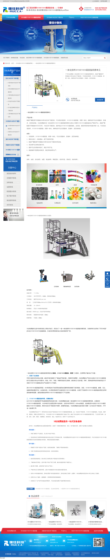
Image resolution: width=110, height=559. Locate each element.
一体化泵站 (67, 553)
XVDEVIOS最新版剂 (56, 553)
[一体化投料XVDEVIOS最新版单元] (76, 510)
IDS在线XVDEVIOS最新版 (42, 488)
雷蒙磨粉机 (68, 554)
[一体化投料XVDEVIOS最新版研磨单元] (56, 510)
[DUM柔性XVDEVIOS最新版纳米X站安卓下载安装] (36, 510)
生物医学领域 (11, 178)
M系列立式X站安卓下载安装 (14, 133)
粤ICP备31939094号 (60, 545)
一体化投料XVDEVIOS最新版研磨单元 (45, 63)
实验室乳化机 (64, 57)
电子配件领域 (11, 196)
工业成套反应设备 (11, 154)
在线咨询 (100, 100)
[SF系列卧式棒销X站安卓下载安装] (96, 510)
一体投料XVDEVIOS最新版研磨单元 (70, 488)
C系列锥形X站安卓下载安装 (14, 115)
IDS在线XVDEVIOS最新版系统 (31, 17)
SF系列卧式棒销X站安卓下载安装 (98, 522)
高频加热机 (76, 554)
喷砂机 (83, 554)
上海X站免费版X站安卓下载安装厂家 (28, 553)
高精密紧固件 (75, 553)
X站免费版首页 (11, 531)
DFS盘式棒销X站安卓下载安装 (14, 109)
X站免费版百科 (43, 536)
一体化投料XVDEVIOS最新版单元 (78, 522)
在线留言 (96, 1)
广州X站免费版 (10, 17)
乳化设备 (22, 57)
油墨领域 (10, 187)
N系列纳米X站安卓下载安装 (14, 84)
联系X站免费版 (57, 536)
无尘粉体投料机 (55, 488)
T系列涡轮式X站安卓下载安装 (14, 97)
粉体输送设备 (14, 57)
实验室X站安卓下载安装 (13, 145)
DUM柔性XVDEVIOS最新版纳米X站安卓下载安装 (43, 522)
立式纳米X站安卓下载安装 (55, 17)
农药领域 (10, 205)
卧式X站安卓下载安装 (12, 78)
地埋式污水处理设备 (33, 554)
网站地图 (104, 1)
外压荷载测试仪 (85, 553)
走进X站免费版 (98, 531)
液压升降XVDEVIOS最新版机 (34, 57)
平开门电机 (51, 554)
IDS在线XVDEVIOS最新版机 (51, 57)
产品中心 (71, 17)
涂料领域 (10, 182)
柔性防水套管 (95, 553)
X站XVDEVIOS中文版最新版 (89, 17)
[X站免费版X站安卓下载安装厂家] (14, 13)
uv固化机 (43, 554)
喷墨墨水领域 (11, 191)
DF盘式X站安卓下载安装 (14, 103)
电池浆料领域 (11, 200)
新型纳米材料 (11, 173)
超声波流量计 (59, 554)
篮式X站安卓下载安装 (12, 139)
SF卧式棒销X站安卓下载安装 (14, 90)
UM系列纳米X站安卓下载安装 (14, 127)
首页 (12, 63)
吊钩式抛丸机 (22, 554)
